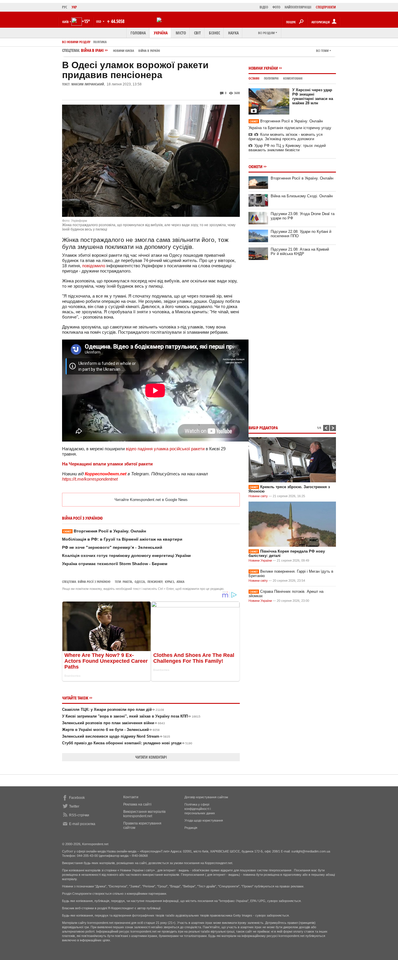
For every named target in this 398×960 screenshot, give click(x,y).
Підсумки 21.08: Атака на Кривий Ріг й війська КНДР (300, 251)
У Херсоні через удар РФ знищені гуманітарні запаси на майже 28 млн (312, 96)
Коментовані (292, 78)
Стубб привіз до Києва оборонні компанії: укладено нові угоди (127, 743)
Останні (254, 78)
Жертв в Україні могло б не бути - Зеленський (111, 729)
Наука (233, 33)
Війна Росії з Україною (94, 581)
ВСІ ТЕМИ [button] (322, 50)
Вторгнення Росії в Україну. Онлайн (104, 531)
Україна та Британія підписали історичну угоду (290, 128)
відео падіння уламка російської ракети (165, 448)
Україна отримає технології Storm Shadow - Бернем (114, 563)
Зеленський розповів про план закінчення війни (113, 723)
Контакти (130, 797)
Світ (197, 33)
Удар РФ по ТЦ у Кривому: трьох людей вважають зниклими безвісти (287, 147)
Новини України (263, 68)
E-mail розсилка (82, 824)
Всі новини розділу (76, 42)
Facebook (77, 798)
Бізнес (214, 33)
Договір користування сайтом (206, 797)
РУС (64, 7)
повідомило (93, 265)
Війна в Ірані (120, 50)
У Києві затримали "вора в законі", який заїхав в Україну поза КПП (131, 716)
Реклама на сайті (137, 804)
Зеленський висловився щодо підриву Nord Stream (116, 736)
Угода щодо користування (203, 820)
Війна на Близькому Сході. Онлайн (302, 196)
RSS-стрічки (79, 815)
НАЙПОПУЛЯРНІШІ (298, 7)
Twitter (74, 806)
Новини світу (258, 496)
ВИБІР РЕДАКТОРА (263, 427)
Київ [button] (65, 22)
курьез (169, 581)
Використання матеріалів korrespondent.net (144, 814)
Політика (100, 42)
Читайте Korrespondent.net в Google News (151, 499)
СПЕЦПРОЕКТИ (326, 7)
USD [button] (99, 21)
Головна (138, 33)
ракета (127, 581)
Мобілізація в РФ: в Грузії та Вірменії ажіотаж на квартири (122, 539)
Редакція (190, 827)
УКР (74, 7)
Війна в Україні (149, 50)
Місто (181, 33)
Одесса (140, 581)
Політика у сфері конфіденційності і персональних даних (199, 809)
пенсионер (154, 581)
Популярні (271, 78)
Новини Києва (123, 50)
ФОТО (276, 7)
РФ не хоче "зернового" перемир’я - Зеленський (112, 547)
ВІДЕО (264, 7)
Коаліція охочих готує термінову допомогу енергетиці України (126, 555)
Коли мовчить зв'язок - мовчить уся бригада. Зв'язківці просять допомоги (286, 136)
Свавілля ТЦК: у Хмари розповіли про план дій (113, 709)
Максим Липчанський (87, 84)
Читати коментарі (151, 757)
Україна (161, 33)
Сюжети (256, 166)
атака (180, 581)
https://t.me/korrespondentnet (90, 479)
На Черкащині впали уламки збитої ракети (107, 463)
